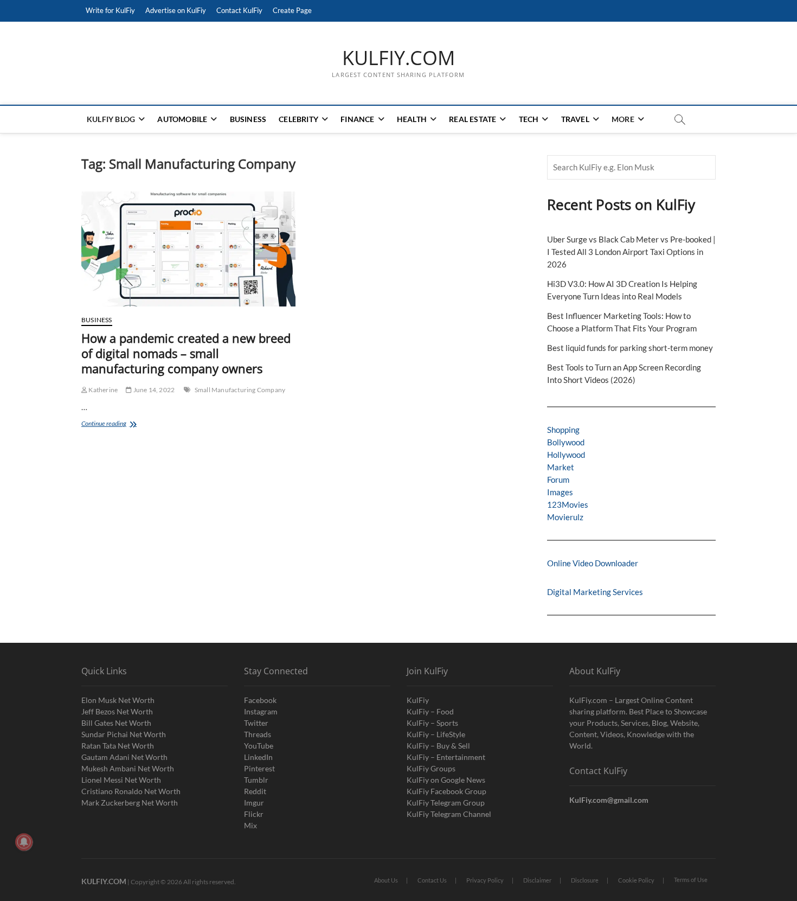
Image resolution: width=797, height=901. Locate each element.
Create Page (292, 10)
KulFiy (418, 700)
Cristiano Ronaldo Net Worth (131, 791)
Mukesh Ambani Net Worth (127, 768)
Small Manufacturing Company (240, 390)
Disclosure (585, 880)
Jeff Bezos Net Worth (117, 711)
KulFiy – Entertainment (446, 757)
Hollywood (566, 454)
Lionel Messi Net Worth (121, 779)
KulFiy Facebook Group (446, 791)
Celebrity (298, 119)
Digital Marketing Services (595, 592)
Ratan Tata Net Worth (117, 745)
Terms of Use (691, 879)
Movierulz (565, 517)
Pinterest (259, 768)
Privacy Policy (485, 880)
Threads (257, 734)
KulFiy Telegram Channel (449, 814)
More (623, 119)
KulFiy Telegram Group (446, 802)
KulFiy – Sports (432, 722)
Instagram (261, 711)
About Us (386, 880)
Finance (357, 119)
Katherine (102, 390)
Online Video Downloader (592, 563)
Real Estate (472, 119)
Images (560, 492)
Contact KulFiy (239, 10)
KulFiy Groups (431, 768)
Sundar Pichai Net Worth (123, 734)
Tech (529, 119)
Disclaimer (537, 880)
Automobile (182, 119)
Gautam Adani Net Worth (124, 757)
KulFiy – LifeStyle (436, 734)
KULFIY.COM (398, 58)
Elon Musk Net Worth (118, 700)
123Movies (567, 504)
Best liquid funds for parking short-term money (630, 348)
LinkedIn (258, 757)
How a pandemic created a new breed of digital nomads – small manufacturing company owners (186, 353)
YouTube (258, 745)
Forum (558, 479)
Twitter (256, 722)
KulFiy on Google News (446, 779)
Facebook (260, 700)
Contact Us (432, 880)
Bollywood (565, 442)
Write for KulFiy (110, 10)
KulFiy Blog (111, 119)
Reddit (255, 791)
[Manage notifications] (24, 842)
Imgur (254, 802)
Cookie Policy (636, 880)
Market (560, 467)
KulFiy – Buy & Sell (438, 745)
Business (248, 119)
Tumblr (256, 779)
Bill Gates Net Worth (116, 722)
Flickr (253, 814)
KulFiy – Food (430, 711)
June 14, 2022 (153, 390)
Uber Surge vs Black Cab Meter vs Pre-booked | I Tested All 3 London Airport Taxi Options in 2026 (631, 251)
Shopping (563, 429)
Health (412, 119)
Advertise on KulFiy (175, 10)
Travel (575, 119)
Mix (250, 825)
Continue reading (122, 424)
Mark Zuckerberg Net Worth (129, 802)
